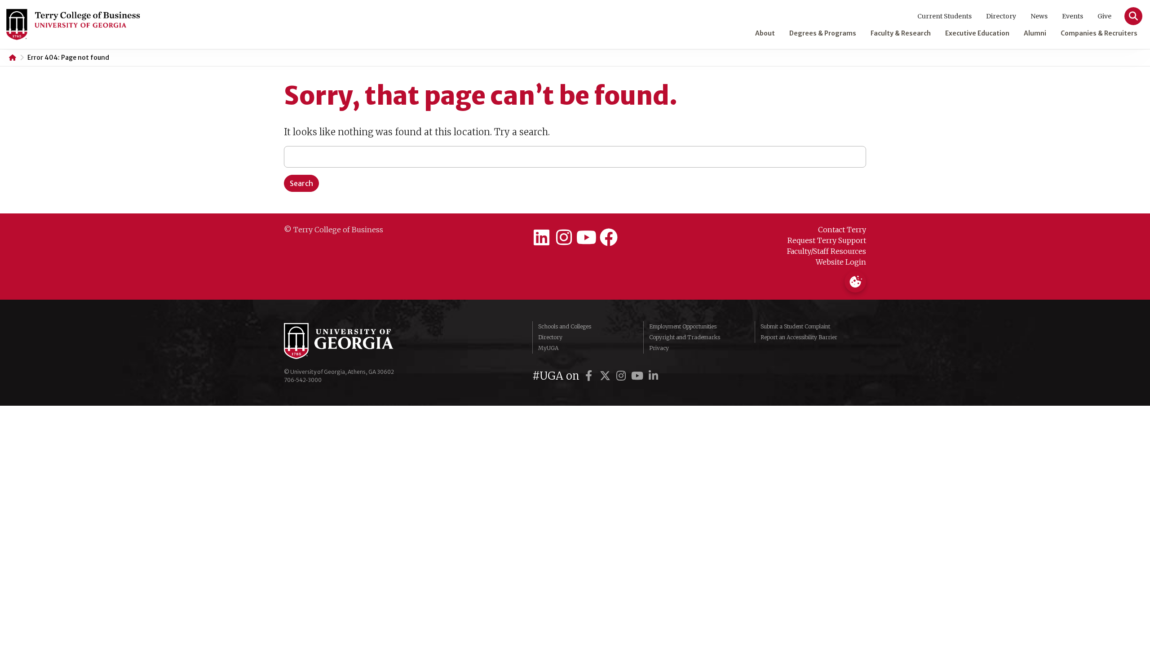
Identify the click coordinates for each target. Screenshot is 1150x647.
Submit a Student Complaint (795, 326)
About (765, 33)
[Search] (1133, 16)
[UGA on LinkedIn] (653, 376)
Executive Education (977, 33)
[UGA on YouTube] (639, 376)
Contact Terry (842, 229)
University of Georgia (351, 341)
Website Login (841, 261)
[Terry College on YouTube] (586, 237)
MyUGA (548, 348)
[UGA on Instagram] (623, 376)
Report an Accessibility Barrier (799, 337)
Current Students (944, 16)
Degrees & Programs (822, 33)
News (1039, 16)
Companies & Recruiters (1099, 33)
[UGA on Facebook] (590, 376)
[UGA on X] (606, 376)
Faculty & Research (901, 33)
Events (1072, 16)
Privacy (659, 348)
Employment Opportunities (683, 326)
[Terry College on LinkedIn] (541, 237)
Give (1104, 16)
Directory (1001, 16)
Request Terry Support (826, 240)
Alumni (1035, 33)
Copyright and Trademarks (684, 337)
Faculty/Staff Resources (826, 251)
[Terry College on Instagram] (564, 237)
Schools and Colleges (564, 326)
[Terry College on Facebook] (608, 237)
